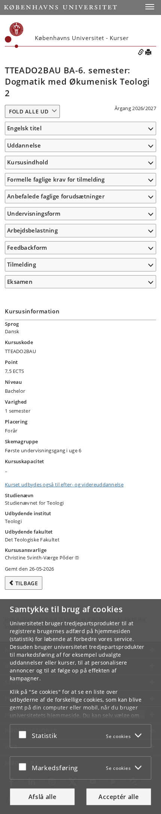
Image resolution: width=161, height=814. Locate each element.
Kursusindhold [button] (27, 162)
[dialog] (80, 706)
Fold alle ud (28, 111)
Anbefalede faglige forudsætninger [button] (55, 196)
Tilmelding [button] (21, 264)
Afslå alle (42, 797)
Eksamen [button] (20, 281)
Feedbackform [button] (27, 247)
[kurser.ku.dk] (14, 35)
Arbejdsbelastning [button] (32, 230)
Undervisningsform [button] (33, 213)
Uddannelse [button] (24, 145)
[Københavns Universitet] (60, 7)
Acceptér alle (118, 797)
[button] (149, 7)
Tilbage (26, 583)
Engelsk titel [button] (24, 128)
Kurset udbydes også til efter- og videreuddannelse (64, 484)
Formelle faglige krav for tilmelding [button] (56, 179)
